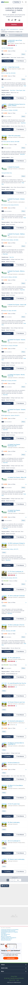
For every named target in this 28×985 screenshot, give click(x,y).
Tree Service (4, 935)
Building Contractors (22, 659)
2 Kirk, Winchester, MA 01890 (9, 630)
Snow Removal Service (6, 938)
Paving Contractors (22, 842)
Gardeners (3, 933)
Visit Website (20, 60)
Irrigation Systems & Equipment (8, 937)
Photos (23, 54)
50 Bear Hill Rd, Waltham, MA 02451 (10, 240)
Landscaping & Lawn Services (8, 930)
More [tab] (2, 971)
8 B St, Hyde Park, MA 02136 (9, 73)
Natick (8, 29)
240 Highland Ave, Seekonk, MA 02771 (11, 415)
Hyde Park (25, 90)
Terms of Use (12, 980)
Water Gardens (11, 43)
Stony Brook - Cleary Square (16, 90)
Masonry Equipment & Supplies (14, 68)
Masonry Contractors (22, 545)
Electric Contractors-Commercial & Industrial (17, 107)
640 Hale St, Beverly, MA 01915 (9, 380)
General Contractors (6, 940)
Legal (17, 980)
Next (18, 880)
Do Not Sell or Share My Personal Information (14, 978)
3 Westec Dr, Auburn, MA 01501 (9, 310)
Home (2, 29)
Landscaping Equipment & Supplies (9, 931)
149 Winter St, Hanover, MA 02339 (10, 345)
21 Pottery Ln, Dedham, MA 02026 (10, 110)
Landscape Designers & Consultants (9, 929)
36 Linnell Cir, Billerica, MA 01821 (10, 277)
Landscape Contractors (13, 137)
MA (4, 29)
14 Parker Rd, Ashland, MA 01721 (10, 577)
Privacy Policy (14, 976)
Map (7, 35)
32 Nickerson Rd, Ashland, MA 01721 (11, 205)
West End (11, 257)
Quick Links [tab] (4, 968)
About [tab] (3, 964)
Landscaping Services (14, 29)
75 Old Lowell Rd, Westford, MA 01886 (11, 141)
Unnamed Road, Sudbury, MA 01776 (10, 549)
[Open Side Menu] (26, 2)
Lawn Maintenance (5, 934)
